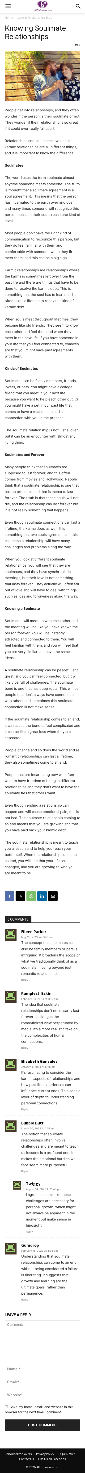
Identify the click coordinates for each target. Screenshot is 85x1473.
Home (9, 18)
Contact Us (26, 1459)
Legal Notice (67, 1454)
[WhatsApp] (31, 896)
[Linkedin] (42, 896)
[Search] (78, 6)
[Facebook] (9, 896)
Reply (24, 979)
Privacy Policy (45, 1454)
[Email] (53, 896)
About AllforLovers (19, 1454)
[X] (20, 896)
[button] (8, 6)
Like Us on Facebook (52, 1459)
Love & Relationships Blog (34, 18)
